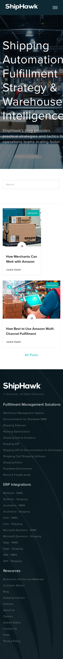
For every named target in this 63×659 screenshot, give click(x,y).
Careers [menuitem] (8, 616)
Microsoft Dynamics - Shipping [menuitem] (22, 536)
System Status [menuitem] (12, 622)
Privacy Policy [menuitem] (11, 641)
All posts (31, 355)
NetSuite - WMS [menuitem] (13, 493)
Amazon (33, 213)
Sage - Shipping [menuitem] (13, 548)
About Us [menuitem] (9, 610)
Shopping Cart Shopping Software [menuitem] (24, 456)
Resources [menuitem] (12, 571)
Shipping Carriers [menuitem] (14, 598)
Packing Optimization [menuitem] (16, 431)
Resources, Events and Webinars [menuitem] (23, 579)
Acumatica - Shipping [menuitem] (16, 511)
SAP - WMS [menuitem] (10, 555)
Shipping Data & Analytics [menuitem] (19, 437)
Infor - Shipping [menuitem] (13, 524)
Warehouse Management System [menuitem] (23, 413)
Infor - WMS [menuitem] (10, 517)
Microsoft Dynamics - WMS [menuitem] (19, 530)
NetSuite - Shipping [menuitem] (15, 499)
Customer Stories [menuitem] (14, 585)
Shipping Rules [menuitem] (12, 462)
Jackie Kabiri (13, 269)
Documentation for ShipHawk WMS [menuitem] (25, 419)
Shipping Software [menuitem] (14, 425)
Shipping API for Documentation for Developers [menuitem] (33, 450)
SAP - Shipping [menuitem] (12, 561)
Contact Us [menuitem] (10, 628)
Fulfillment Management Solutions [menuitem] (32, 404)
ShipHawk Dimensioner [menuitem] (17, 468)
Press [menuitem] (6, 635)
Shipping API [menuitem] (11, 444)
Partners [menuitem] (8, 604)
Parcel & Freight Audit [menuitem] (17, 475)
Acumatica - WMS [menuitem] (14, 505)
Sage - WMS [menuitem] (10, 542)
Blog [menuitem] (6, 591)
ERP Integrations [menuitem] (17, 484)
